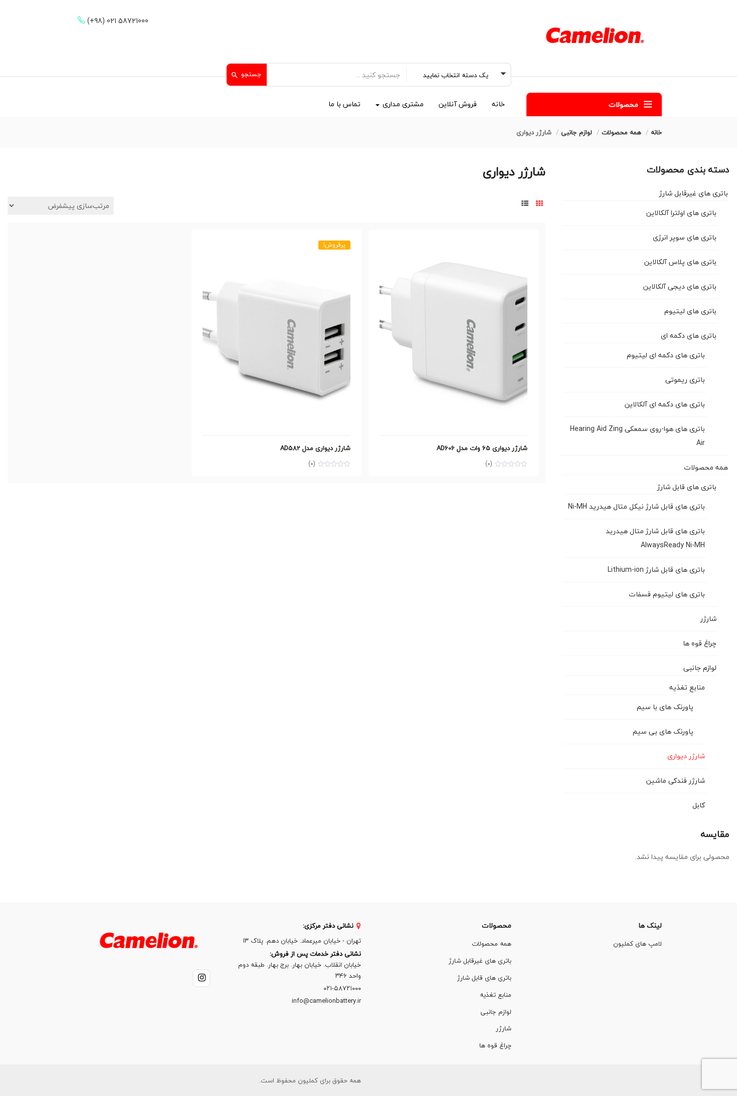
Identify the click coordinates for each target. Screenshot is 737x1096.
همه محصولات (621, 132)
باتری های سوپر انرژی (684, 237)
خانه (498, 104)
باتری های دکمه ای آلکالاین (665, 404)
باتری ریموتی (685, 379)
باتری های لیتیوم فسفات (667, 594)
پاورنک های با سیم (665, 707)
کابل (698, 805)
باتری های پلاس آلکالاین (680, 262)
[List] (525, 203)
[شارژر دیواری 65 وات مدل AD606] (453, 246)
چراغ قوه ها (699, 643)
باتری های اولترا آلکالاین (681, 212)
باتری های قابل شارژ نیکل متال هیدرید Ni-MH (636, 506)
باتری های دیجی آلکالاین (679, 286)
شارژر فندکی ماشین (675, 780)
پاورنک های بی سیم (663, 731)
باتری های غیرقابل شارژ (693, 193)
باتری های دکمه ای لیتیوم (666, 355)
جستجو (250, 74)
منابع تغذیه (687, 687)
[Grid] (539, 203)
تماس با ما (344, 104)
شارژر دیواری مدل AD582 (315, 448)
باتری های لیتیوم (690, 311)
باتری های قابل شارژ (686, 487)
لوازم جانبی (576, 132)
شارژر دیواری (686, 756)
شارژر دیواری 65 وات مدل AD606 (482, 448)
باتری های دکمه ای (688, 335)
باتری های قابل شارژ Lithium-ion (656, 569)
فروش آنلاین (458, 104)
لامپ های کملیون (637, 943)
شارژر (708, 618)
